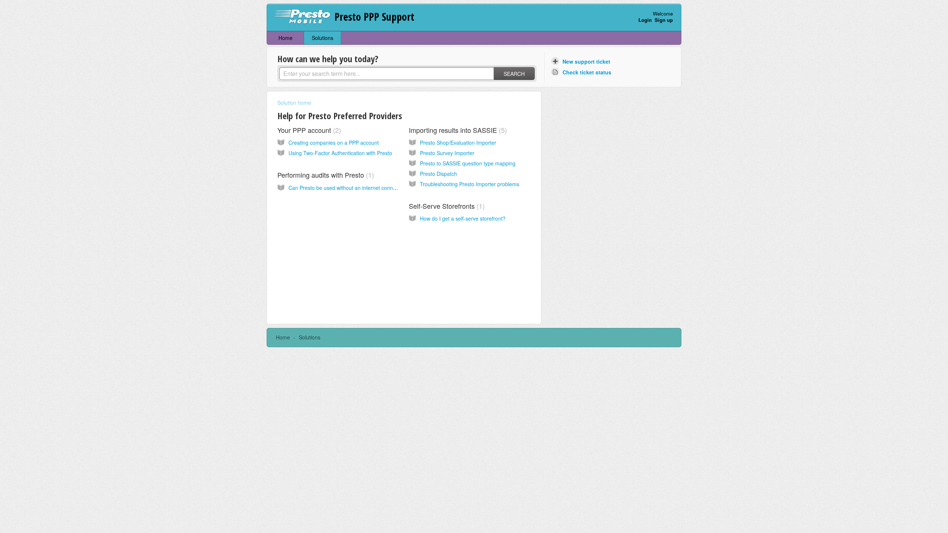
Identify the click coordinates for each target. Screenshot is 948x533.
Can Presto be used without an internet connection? (349, 187)
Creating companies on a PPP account (333, 142)
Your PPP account (308, 130)
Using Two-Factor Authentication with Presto (340, 153)
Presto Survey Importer (447, 153)
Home (285, 37)
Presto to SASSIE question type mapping (467, 163)
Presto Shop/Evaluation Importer (458, 142)
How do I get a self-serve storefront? (462, 218)
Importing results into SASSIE (457, 130)
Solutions (322, 37)
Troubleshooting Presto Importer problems (469, 184)
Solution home (294, 102)
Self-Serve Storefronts (446, 206)
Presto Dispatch (438, 173)
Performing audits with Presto (324, 175)
